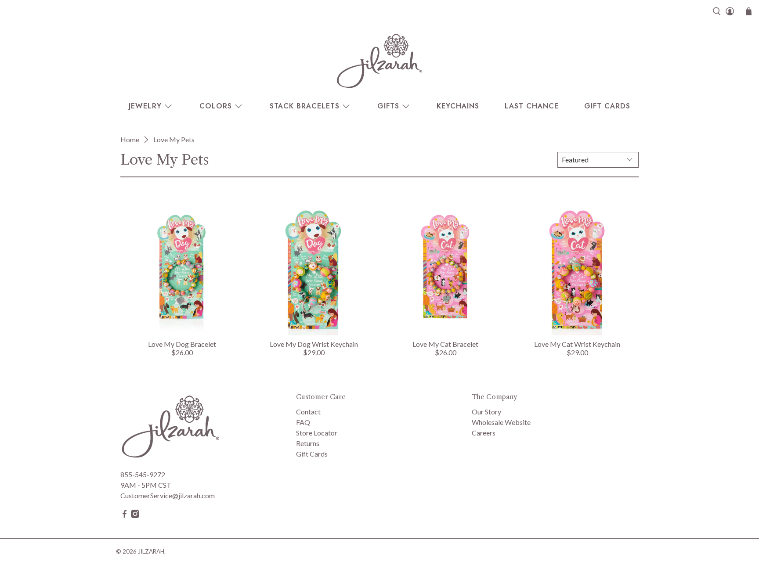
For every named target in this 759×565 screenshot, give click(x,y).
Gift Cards (607, 106)
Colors (215, 106)
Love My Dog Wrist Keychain (314, 344)
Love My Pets (174, 139)
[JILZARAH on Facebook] (124, 515)
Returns (307, 443)
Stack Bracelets (305, 106)
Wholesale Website (501, 422)
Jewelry (145, 106)
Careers (483, 432)
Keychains (458, 106)
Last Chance (532, 106)
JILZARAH (151, 551)
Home (129, 139)
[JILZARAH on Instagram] (135, 515)
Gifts (388, 106)
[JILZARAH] (379, 60)
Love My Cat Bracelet (445, 344)
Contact (308, 411)
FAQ (303, 422)
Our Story (486, 411)
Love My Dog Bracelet (182, 344)
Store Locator (316, 432)
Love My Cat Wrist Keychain (577, 344)
